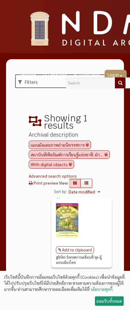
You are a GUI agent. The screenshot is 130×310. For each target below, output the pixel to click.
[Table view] (86, 183)
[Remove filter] (87, 145)
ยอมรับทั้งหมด (109, 301)
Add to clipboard (77, 250)
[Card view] (75, 183)
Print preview (45, 183)
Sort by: (60, 191)
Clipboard (26, 75)
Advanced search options (53, 176)
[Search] (120, 82)
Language (57, 75)
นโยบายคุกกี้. (102, 289)
